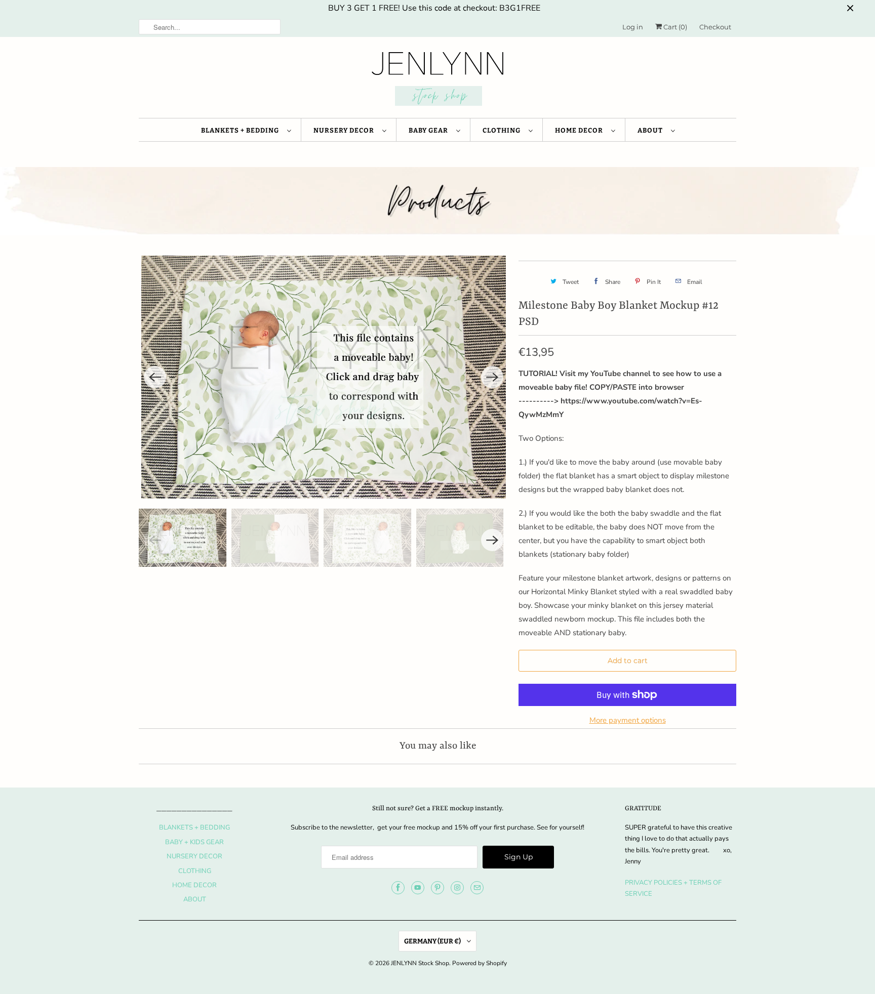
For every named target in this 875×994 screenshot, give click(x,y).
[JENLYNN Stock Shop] (437, 80)
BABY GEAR (430, 130)
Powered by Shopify (479, 963)
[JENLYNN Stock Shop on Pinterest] (437, 887)
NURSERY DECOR (345, 130)
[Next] (492, 377)
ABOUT (652, 130)
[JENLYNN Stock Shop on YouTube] (417, 887)
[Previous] (155, 377)
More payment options (627, 720)
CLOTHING (503, 130)
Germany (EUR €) (433, 941)
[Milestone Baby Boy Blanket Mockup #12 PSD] (323, 377)
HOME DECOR (580, 130)
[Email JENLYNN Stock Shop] (477, 887)
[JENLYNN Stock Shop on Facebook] (398, 887)
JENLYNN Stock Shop (420, 963)
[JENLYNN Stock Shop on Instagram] (457, 887)
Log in (632, 27)
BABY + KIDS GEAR (194, 842)
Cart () (674, 27)
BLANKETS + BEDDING (241, 130)
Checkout (715, 27)
